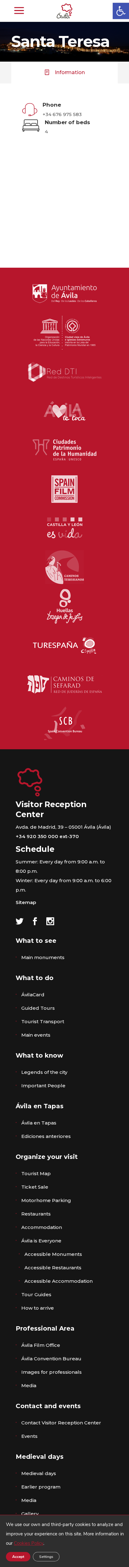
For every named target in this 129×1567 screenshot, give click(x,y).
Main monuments (42, 957)
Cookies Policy (28, 1543)
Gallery (30, 1514)
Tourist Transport (42, 1021)
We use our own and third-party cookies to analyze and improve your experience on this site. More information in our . (65, 1533)
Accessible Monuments (53, 1254)
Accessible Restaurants (52, 1268)
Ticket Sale (34, 1187)
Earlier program (40, 1487)
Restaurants (36, 1214)
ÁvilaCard (32, 995)
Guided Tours (38, 1008)
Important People (43, 1086)
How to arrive (37, 1308)
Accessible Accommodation (58, 1281)
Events (29, 1436)
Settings (46, 1556)
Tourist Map (36, 1173)
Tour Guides (36, 1294)
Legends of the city (44, 1072)
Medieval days (38, 1473)
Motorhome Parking (46, 1200)
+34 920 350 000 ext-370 (47, 836)
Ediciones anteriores (46, 1136)
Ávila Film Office (40, 1345)
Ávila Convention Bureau (51, 1359)
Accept (18, 1556)
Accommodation (41, 1227)
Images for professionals (51, 1372)
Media (28, 1385)
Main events (35, 1035)
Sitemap (26, 902)
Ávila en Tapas (38, 1123)
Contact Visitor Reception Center (61, 1423)
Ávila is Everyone (41, 1241)
